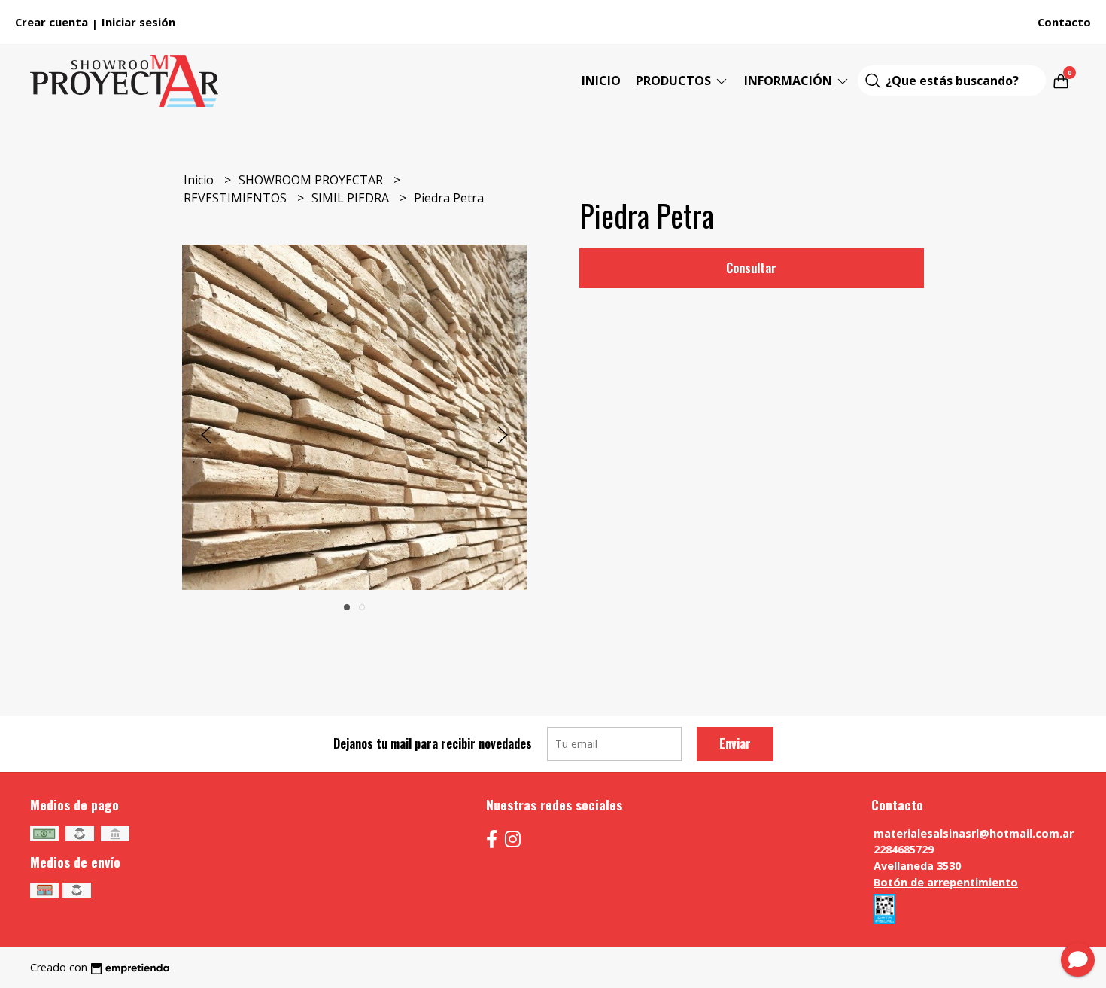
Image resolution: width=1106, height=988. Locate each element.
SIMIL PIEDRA (351, 198)
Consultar (751, 268)
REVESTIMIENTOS (237, 198)
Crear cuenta (51, 21)
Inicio (601, 80)
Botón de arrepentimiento (946, 882)
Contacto (1064, 21)
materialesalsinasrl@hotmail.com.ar (974, 833)
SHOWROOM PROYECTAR (312, 180)
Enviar (735, 743)
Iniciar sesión (138, 21)
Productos (675, 80)
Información (789, 80)
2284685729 (904, 849)
